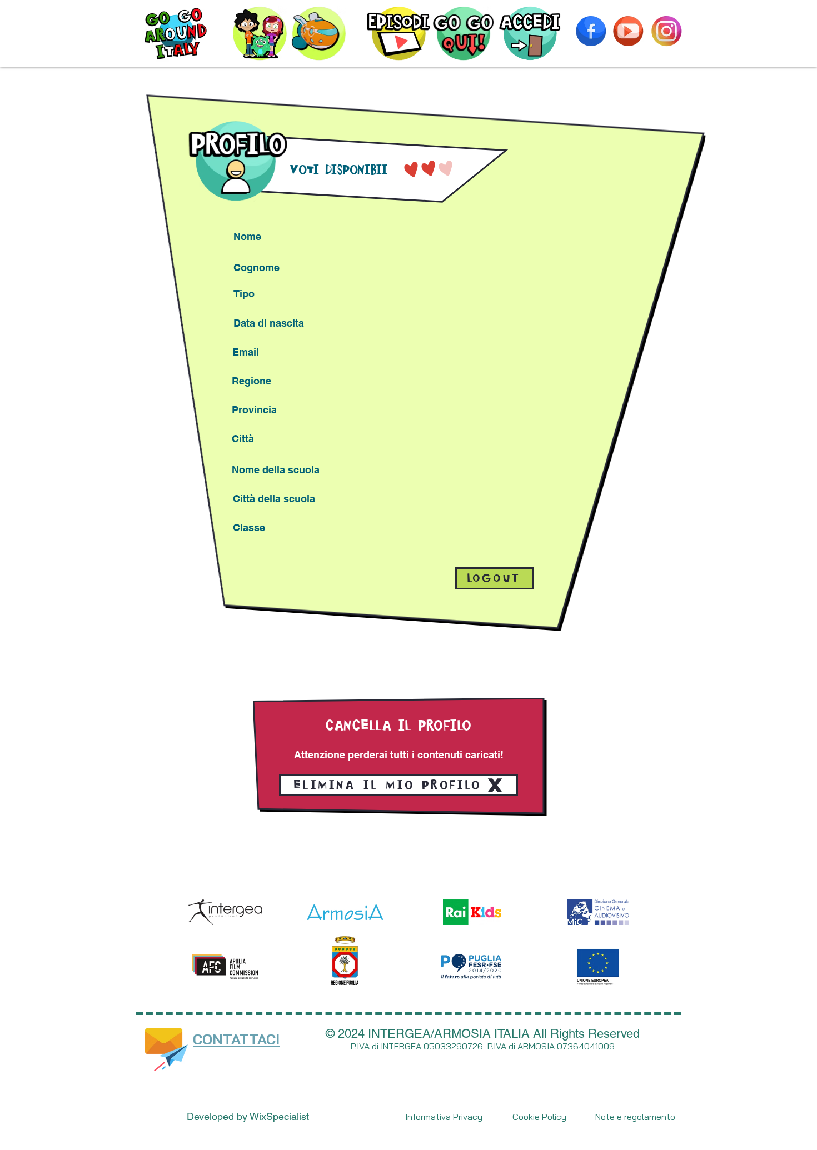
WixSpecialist (279, 1116)
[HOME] (175, 33)
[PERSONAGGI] (260, 33)
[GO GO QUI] (463, 33)
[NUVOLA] (319, 33)
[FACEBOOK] (590, 31)
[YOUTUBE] (628, 31)
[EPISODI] (399, 33)
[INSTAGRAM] (666, 31)
